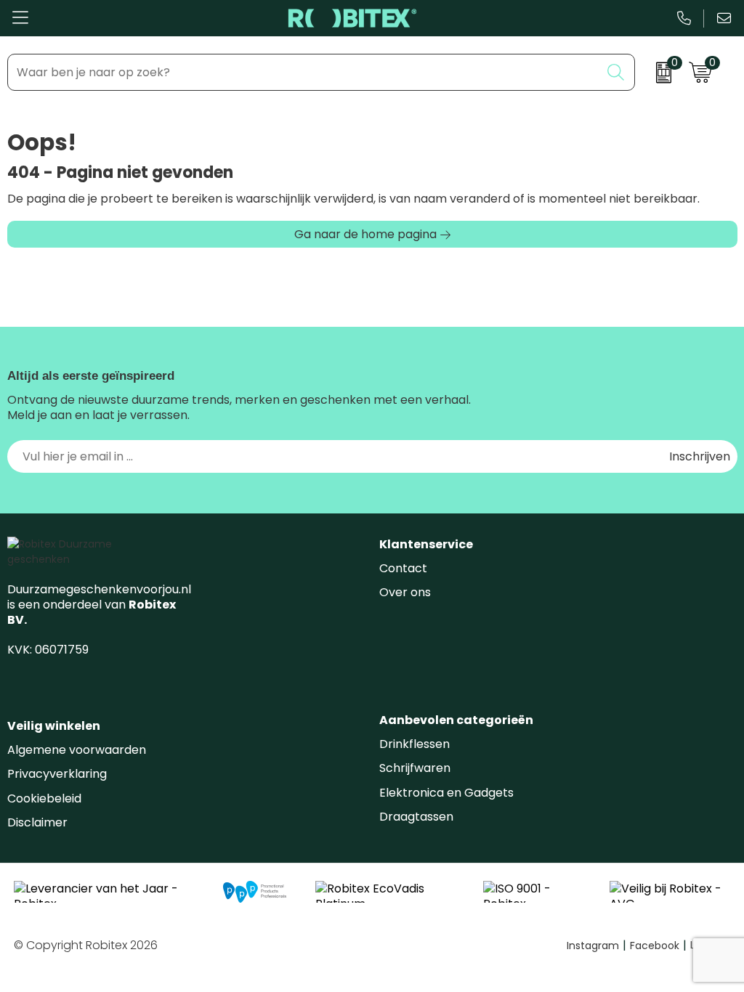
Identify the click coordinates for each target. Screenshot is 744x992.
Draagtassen (416, 816)
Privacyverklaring (57, 773)
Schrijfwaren (414, 768)
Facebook (658, 946)
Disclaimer (37, 822)
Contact (403, 568)
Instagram (596, 946)
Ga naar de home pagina (365, 234)
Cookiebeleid (44, 798)
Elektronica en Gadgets (446, 792)
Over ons (405, 592)
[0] (658, 73)
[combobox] (304, 72)
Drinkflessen (414, 744)
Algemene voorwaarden (76, 749)
